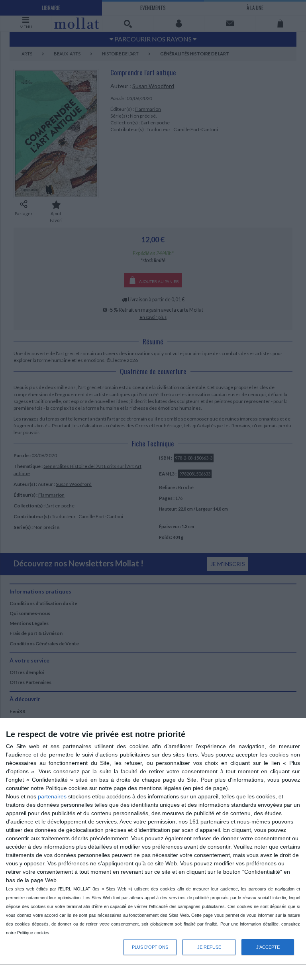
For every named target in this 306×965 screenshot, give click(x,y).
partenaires (52, 796)
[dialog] (153, 841)
